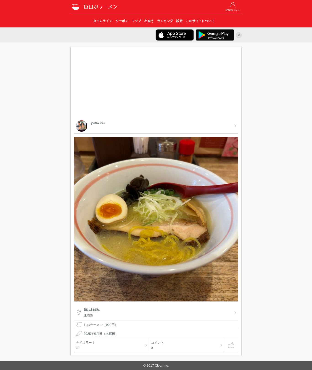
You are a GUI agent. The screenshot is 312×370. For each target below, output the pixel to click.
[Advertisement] (156, 84)
